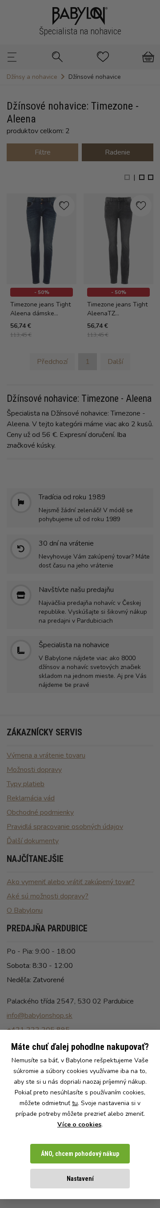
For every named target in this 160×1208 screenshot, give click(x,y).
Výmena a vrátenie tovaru (46, 755)
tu (75, 1103)
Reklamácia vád (31, 798)
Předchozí (52, 362)
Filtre (43, 152)
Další (115, 362)
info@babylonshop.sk (39, 1015)
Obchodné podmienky (40, 812)
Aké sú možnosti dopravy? (47, 896)
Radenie (117, 152)
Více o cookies (79, 1124)
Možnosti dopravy (34, 770)
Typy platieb (25, 784)
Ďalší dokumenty (33, 841)
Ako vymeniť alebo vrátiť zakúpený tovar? (71, 882)
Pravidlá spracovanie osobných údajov (65, 827)
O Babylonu (25, 910)
